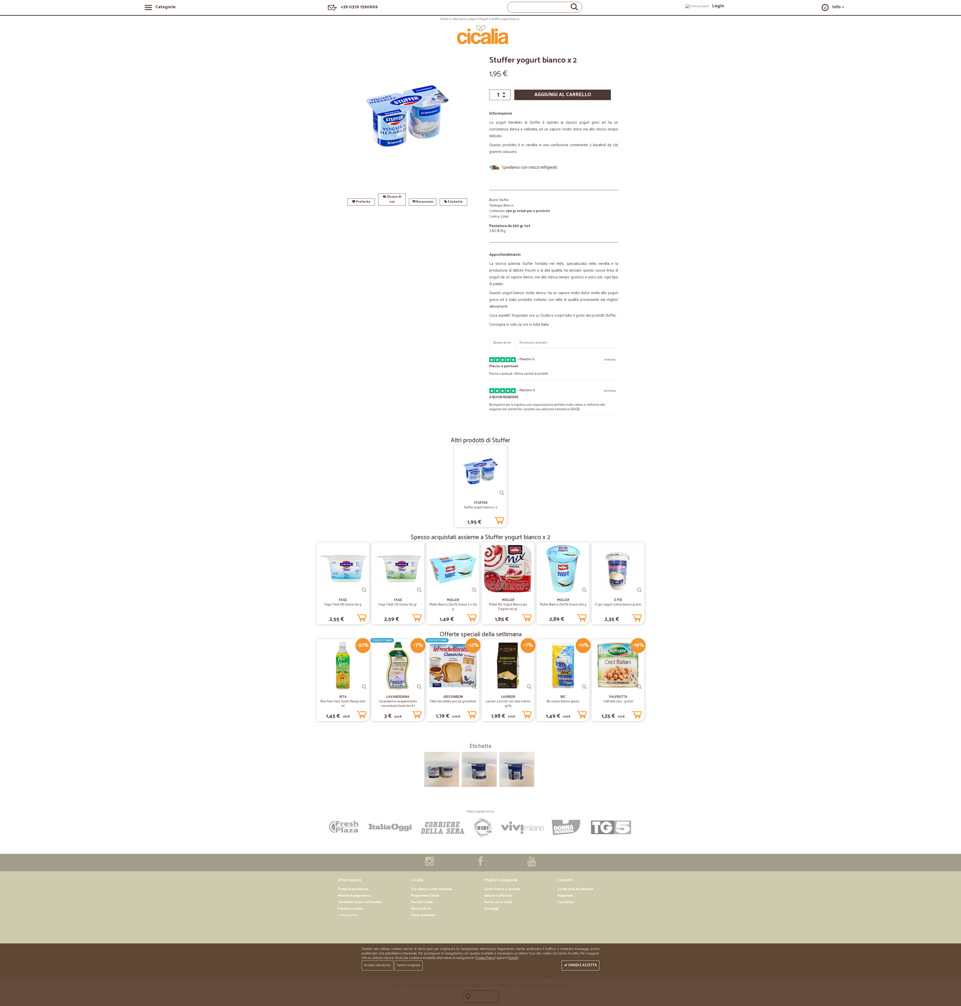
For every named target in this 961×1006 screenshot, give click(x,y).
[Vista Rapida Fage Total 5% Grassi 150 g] (364, 589)
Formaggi (491, 908)
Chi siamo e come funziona (431, 889)
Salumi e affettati (498, 895)
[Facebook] (480, 864)
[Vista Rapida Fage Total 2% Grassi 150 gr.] (419, 589)
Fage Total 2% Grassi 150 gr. (398, 604)
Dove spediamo (423, 915)
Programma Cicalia (425, 895)
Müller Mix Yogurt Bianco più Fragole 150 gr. (508, 607)
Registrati (565, 895)
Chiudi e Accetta (582, 965)
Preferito (362, 202)
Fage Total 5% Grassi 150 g (343, 604)
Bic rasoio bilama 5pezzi (563, 701)
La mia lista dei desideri (575, 889)
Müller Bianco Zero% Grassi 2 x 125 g (453, 607)
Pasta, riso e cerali (498, 902)
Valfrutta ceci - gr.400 (618, 701)
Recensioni (424, 202)
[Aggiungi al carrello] (499, 520)
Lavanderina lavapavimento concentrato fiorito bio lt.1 (398, 704)
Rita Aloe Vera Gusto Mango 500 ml (342, 704)
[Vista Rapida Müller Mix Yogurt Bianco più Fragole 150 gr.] (529, 589)
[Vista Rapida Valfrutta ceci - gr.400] (639, 686)
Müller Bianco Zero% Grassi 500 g (563, 604)
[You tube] (531, 864)
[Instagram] (429, 864)
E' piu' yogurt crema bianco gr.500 (618, 604)
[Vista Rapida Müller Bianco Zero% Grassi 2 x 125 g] (474, 589)
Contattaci (566, 902)
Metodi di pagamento (354, 895)
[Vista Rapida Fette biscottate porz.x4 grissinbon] (474, 686)
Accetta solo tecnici (377, 965)
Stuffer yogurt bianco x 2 (480, 507)
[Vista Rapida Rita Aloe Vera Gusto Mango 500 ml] (364, 686)
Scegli (513, 958)
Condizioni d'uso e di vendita (360, 902)
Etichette (455, 202)
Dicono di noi (393, 199)
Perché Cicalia (422, 902)
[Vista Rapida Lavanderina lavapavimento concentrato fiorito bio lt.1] (419, 686)
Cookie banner (348, 915)
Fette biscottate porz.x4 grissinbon (453, 701)
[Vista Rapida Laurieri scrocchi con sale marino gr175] (529, 686)
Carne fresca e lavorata (502, 889)
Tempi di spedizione (353, 889)
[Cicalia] (481, 35)
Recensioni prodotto (533, 342)
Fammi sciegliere (408, 965)
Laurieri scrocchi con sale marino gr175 (508, 704)
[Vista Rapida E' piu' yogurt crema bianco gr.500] (639, 589)
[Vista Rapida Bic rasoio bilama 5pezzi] (584, 686)
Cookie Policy (485, 958)
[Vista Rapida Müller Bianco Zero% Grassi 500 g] (584, 589)
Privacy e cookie (350, 908)
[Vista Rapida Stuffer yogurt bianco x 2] (501, 492)
